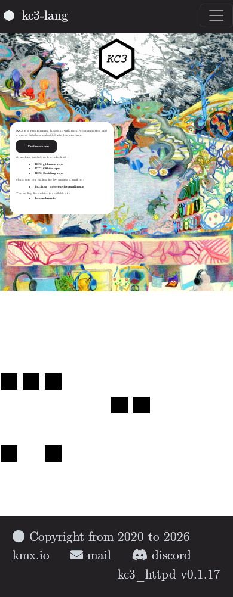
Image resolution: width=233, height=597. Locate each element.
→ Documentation (36, 146)
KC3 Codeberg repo (49, 173)
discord (169, 556)
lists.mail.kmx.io (45, 198)
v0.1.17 (200, 575)
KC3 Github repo (47, 168)
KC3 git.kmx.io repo (49, 164)
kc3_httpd (147, 575)
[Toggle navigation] (216, 15)
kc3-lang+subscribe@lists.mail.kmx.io (59, 187)
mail (97, 556)
